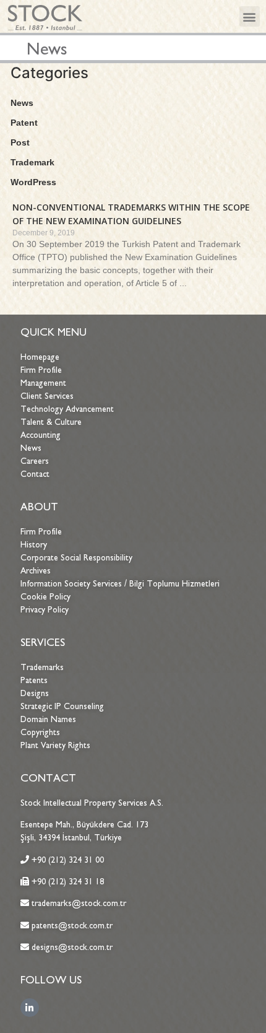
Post (20, 142)
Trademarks (42, 667)
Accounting (40, 435)
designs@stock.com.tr (72, 947)
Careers (34, 461)
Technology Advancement (67, 409)
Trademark (32, 162)
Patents (34, 680)
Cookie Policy (45, 596)
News (22, 103)
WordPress (33, 182)
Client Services (47, 396)
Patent (24, 123)
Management (43, 383)
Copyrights (40, 732)
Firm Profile (41, 370)
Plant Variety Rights (55, 745)
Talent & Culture (51, 422)
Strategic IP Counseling (62, 706)
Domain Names (48, 719)
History (33, 544)
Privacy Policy (44, 609)
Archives (35, 570)
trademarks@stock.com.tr (77, 903)
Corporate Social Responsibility (76, 557)
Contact (34, 474)
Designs (34, 693)
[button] (249, 16)
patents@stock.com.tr (71, 925)
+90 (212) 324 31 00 (68, 860)
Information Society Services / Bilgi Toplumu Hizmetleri (120, 583)
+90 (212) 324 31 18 (68, 881)
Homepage (39, 357)
